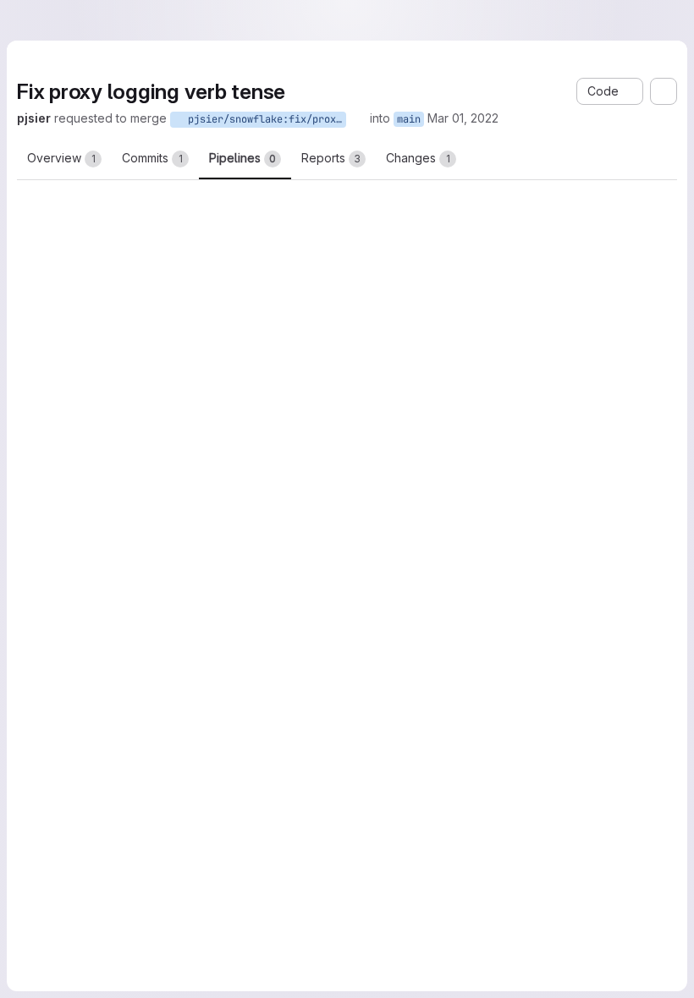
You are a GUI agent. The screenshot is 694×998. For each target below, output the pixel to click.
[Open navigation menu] (48, 20)
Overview (61, 161)
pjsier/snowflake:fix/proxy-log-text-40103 (334, 119)
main (479, 119)
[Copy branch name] (428, 118)
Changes (418, 161)
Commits (152, 161)
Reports (331, 161)
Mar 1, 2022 (529, 118)
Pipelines (242, 161)
